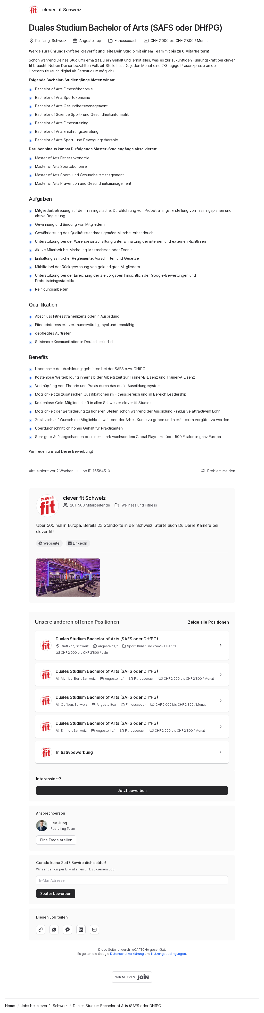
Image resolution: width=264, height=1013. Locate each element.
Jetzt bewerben (132, 790)
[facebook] (67, 929)
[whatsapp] (54, 929)
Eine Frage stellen (56, 840)
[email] (94, 929)
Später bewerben (55, 893)
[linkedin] (81, 929)
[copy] (40, 929)
